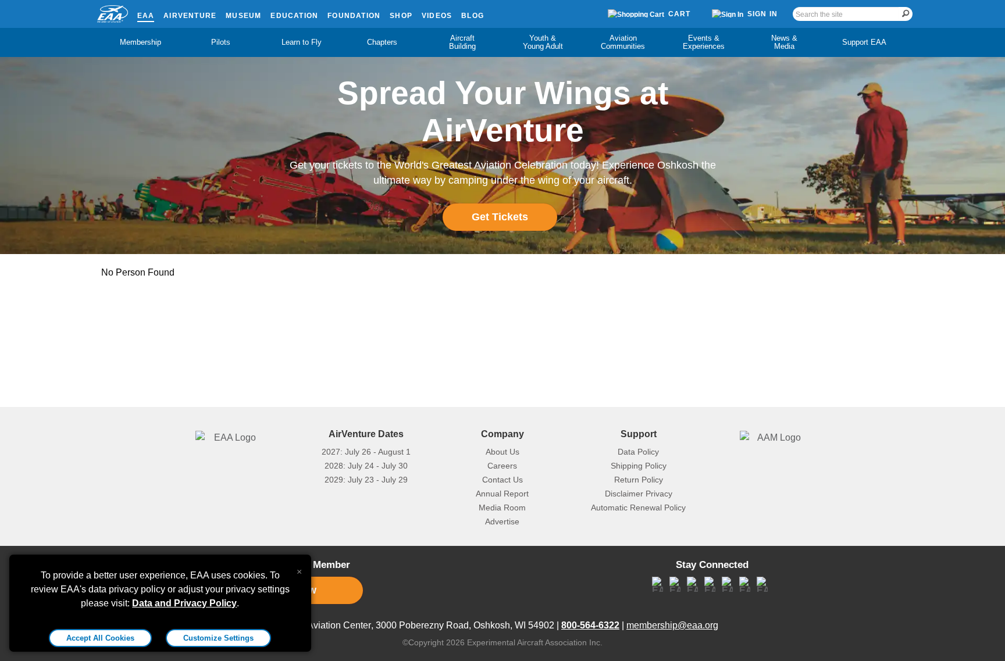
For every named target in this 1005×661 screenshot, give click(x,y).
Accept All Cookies (100, 638)
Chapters (382, 42)
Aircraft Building (462, 42)
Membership (140, 42)
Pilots (220, 42)
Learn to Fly (301, 42)
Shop (401, 16)
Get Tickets (500, 217)
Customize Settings (218, 638)
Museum (243, 16)
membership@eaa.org (672, 625)
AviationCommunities (623, 42)
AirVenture (189, 16)
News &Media (784, 42)
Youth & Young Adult (543, 42)
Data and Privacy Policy (184, 603)
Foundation (353, 16)
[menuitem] (141, 42)
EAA (146, 16)
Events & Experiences (704, 42)
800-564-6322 (590, 625)
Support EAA (864, 42)
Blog (472, 16)
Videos (437, 16)
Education (294, 16)
